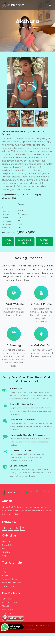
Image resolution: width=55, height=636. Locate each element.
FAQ (4, 568)
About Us (6, 541)
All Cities (6, 552)
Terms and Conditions (11, 583)
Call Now (8, 241)
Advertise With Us (9, 579)
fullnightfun (7, 599)
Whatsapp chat (25, 241)
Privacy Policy (8, 586)
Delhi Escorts (44, 241)
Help (4, 572)
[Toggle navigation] (50, 5)
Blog (4, 556)
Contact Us (7, 545)
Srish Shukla (7, 610)
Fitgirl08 (5, 606)
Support (5, 575)
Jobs (4, 549)
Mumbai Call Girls (10, 602)
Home (22, 28)
